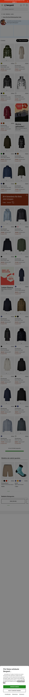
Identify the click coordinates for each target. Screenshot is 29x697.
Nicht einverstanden (14, 690)
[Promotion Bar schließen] (27, 1)
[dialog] (14, 681)
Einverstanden (14, 686)
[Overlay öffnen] (16, 2)
